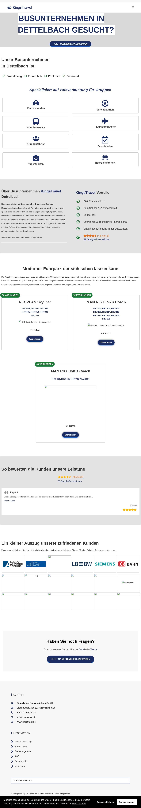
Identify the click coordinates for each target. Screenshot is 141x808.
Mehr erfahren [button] (79, 803)
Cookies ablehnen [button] (105, 802)
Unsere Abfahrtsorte (23, 780)
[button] (9, 501)
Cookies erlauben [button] (127, 802)
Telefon (93, 649)
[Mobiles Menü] (133, 7)
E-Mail (81, 649)
